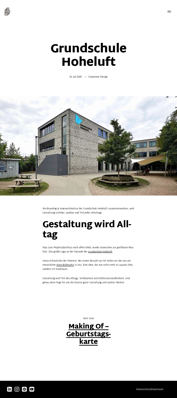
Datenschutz (143, 389)
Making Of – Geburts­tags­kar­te (88, 334)
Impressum (157, 389)
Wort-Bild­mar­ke (65, 265)
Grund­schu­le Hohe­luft (100, 252)
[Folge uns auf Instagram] (9, 389)
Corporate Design (98, 77)
